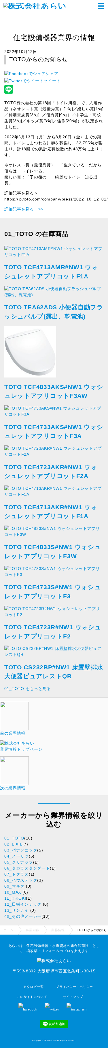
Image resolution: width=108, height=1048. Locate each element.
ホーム (8, 930)
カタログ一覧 (33, 986)
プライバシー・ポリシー (74, 986)
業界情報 (58, 930)
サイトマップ (73, 996)
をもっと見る (27, 688)
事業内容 (32, 930)
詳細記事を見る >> (23, 209)
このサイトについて (32, 996)
